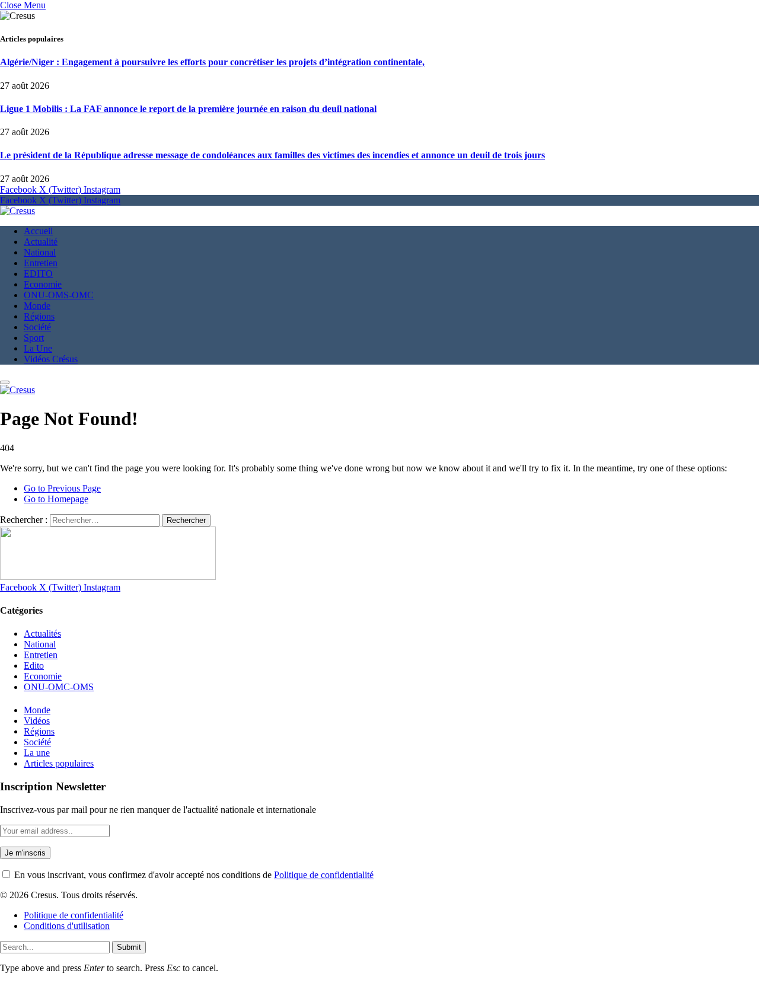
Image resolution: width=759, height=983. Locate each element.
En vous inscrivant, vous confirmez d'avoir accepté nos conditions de (193, 875)
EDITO (38, 274)
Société (37, 327)
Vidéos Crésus (51, 359)
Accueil (38, 231)
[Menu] (4, 382)
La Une (38, 348)
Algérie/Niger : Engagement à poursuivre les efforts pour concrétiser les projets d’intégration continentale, (212, 62)
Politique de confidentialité (324, 875)
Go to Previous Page (62, 488)
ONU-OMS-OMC (59, 295)
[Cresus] (17, 211)
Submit (129, 947)
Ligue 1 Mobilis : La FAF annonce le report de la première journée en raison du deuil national (188, 109)
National (40, 252)
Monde (37, 306)
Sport (34, 338)
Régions (39, 316)
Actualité (41, 242)
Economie (43, 284)
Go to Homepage (56, 499)
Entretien (41, 263)
